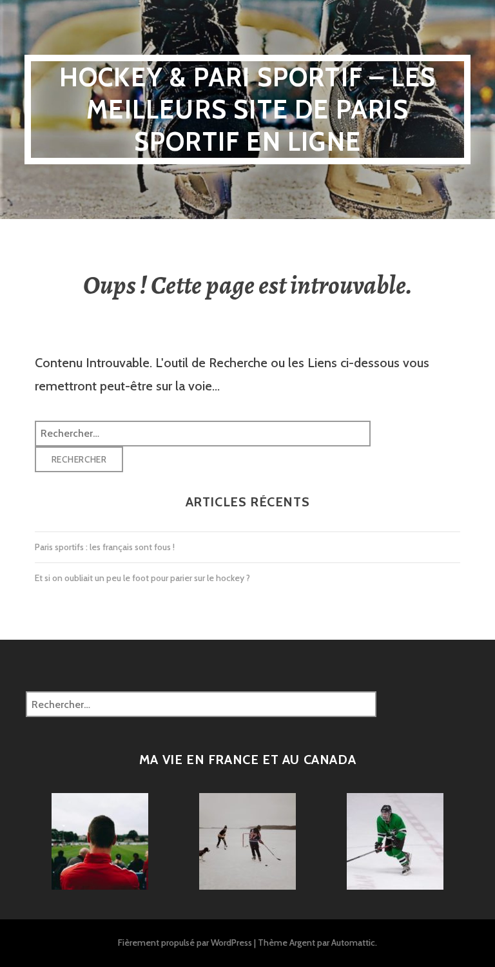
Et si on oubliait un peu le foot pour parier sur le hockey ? (142, 578)
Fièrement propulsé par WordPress (185, 942)
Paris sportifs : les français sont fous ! (105, 547)
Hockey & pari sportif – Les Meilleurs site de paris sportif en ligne (247, 109)
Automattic (353, 942)
